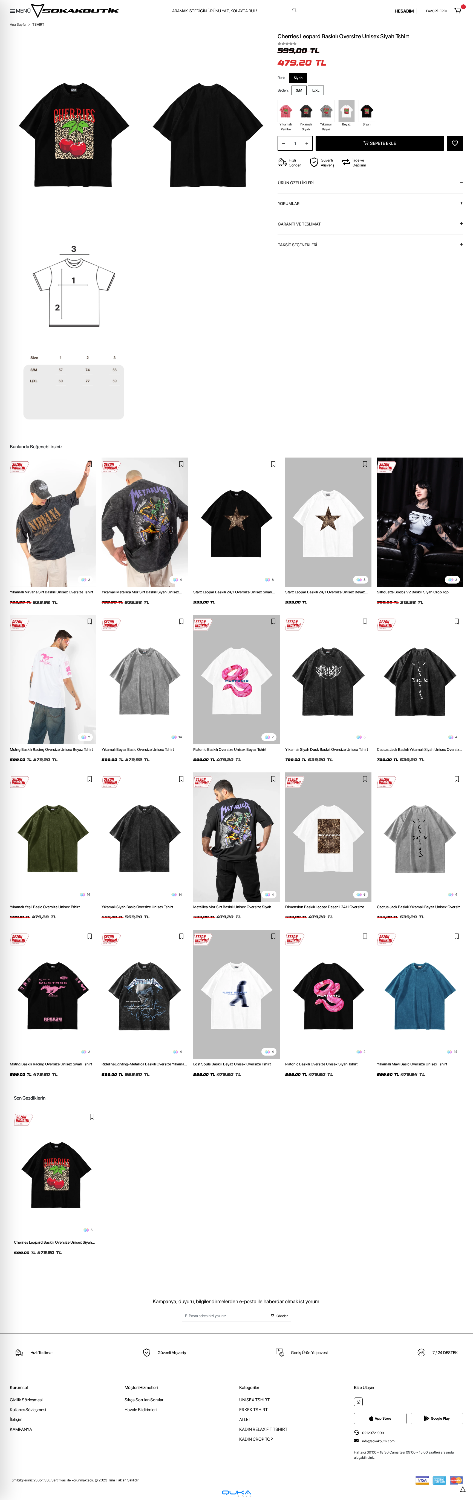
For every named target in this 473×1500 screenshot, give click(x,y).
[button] (458, 11)
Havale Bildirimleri (141, 1409)
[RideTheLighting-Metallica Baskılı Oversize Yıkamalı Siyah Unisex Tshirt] (145, 994)
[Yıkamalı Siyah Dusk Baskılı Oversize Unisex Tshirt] (328, 679)
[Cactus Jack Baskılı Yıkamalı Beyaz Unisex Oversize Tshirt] (420, 837)
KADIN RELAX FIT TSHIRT (263, 1429)
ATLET (245, 1419)
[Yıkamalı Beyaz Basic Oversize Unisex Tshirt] (145, 679)
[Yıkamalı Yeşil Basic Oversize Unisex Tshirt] (53, 837)
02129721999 (372, 1433)
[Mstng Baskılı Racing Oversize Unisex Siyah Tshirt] (53, 994)
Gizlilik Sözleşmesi (26, 1399)
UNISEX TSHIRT (254, 1399)
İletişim (16, 1419)
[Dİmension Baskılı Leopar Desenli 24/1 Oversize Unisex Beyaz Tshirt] (328, 837)
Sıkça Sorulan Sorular (144, 1399)
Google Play (440, 1418)
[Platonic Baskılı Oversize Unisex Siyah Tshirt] (328, 994)
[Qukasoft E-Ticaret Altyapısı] (236, 1493)
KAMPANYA (21, 1429)
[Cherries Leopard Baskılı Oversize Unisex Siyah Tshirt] (56, 1173)
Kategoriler (249, 1387)
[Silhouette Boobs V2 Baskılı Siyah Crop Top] (420, 522)
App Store (383, 1418)
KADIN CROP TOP (256, 1439)
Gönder (282, 1316)
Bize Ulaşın (364, 1387)
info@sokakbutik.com (378, 1441)
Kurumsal (19, 1387)
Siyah (298, 78)
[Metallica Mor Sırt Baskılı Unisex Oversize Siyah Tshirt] (236, 837)
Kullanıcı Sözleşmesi (28, 1409)
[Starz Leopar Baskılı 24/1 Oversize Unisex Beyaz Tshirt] (328, 522)
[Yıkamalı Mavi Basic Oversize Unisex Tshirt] (420, 994)
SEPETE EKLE (383, 143)
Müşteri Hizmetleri (141, 1387)
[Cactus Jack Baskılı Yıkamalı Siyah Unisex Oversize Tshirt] (420, 679)
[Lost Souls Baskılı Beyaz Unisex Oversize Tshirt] (236, 994)
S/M (299, 90)
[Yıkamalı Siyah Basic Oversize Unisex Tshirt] (145, 837)
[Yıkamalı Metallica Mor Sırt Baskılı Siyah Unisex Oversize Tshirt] (145, 522)
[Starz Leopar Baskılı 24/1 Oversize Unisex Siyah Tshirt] (236, 522)
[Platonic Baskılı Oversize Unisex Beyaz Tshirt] (236, 679)
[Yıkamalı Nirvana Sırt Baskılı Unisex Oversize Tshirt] (53, 522)
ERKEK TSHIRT (253, 1409)
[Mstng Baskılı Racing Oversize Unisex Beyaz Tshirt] (53, 679)
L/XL (315, 90)
